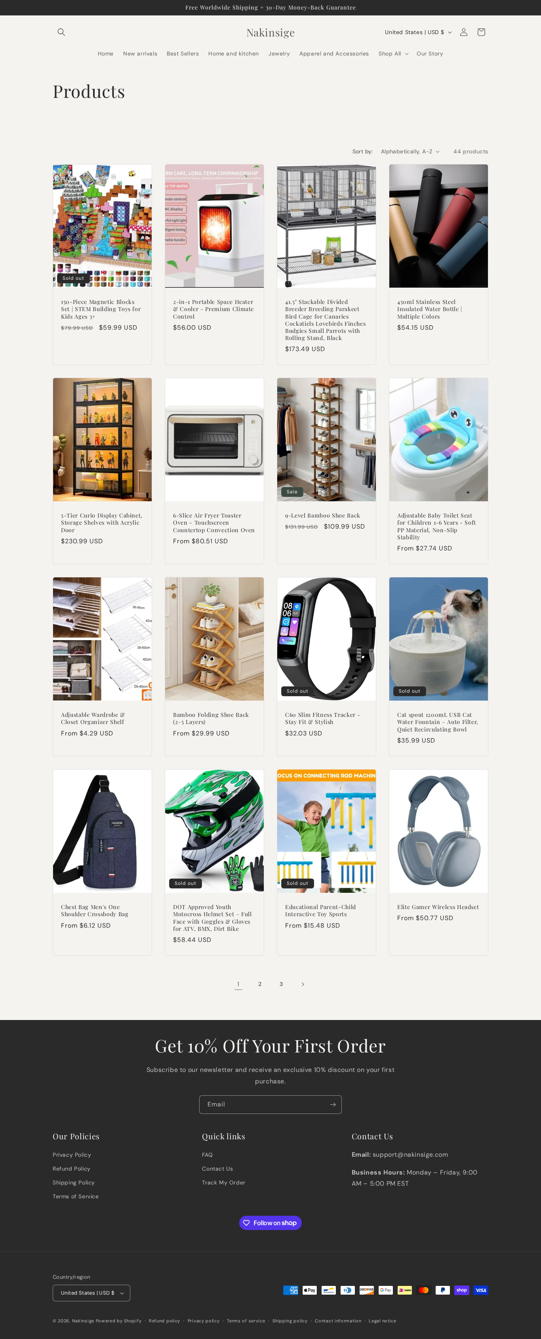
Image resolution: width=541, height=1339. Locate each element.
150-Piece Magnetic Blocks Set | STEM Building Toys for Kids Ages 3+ (101, 309)
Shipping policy (290, 1321)
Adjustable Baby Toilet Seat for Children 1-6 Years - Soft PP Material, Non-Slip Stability (436, 526)
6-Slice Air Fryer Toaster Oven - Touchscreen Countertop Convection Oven (214, 523)
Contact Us (217, 1168)
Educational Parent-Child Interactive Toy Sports (320, 910)
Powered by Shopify (119, 1321)
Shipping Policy (74, 1182)
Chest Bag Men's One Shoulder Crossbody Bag (95, 910)
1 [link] (238, 984)
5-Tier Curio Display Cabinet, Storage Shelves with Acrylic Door (102, 523)
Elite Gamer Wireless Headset (438, 907)
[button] (61, 32)
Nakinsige (83, 1321)
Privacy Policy (72, 1154)
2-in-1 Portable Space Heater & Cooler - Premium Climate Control (213, 309)
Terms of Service (76, 1196)
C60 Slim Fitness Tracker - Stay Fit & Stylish (322, 719)
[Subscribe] (332, 1104)
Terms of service (246, 1321)
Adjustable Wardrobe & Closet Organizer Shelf (93, 719)
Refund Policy (72, 1168)
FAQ (207, 1154)
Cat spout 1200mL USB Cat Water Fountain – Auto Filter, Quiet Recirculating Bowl (437, 722)
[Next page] (302, 984)
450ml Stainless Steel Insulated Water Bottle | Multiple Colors (429, 309)
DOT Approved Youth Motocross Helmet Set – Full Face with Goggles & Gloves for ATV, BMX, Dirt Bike (212, 917)
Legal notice (382, 1321)
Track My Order (223, 1182)
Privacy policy (204, 1321)
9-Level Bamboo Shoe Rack (322, 516)
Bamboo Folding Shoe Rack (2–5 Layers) (211, 719)
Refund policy (164, 1321)
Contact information (338, 1321)
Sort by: (362, 151)
